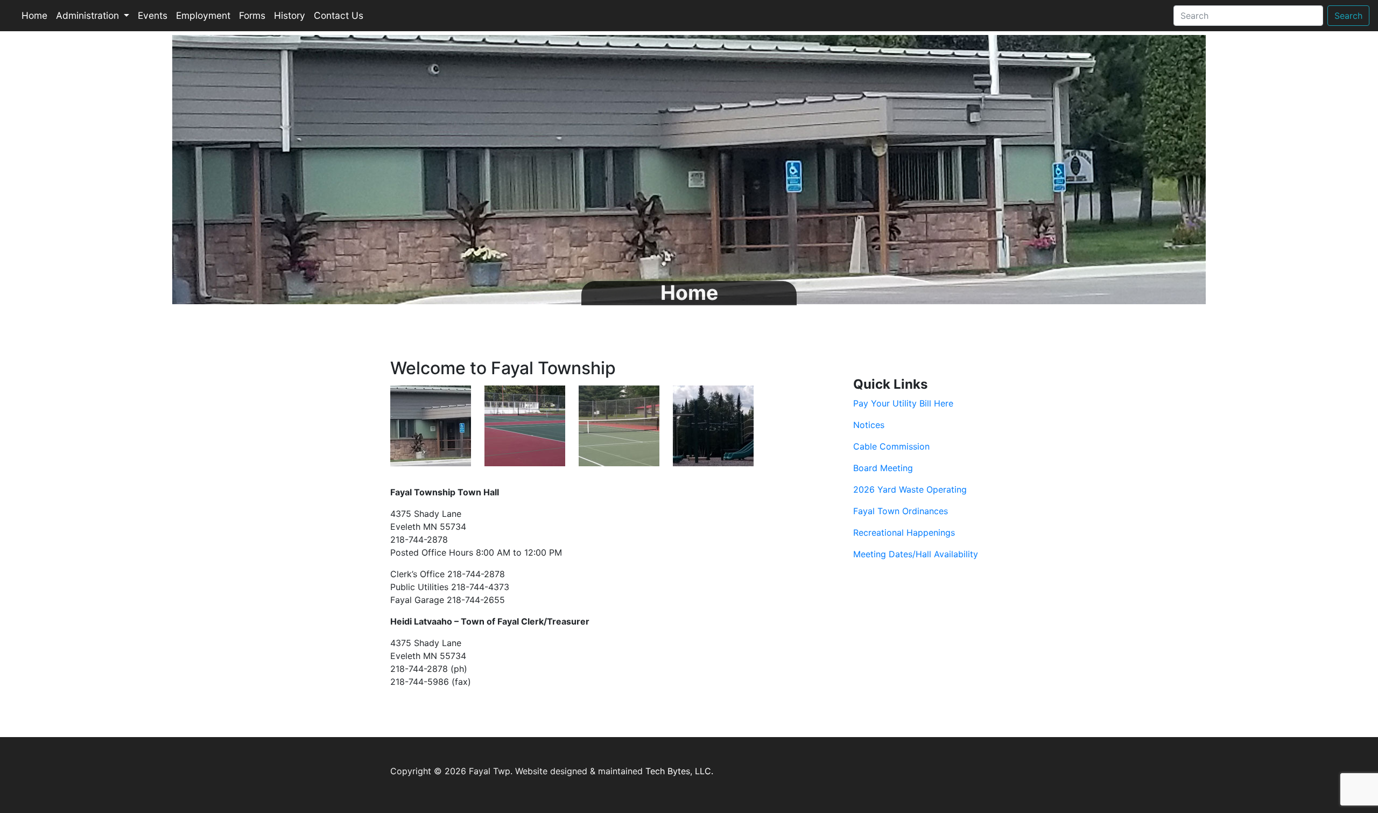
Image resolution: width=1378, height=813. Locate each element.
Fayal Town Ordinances (900, 511)
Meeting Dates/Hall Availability (915, 554)
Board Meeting (883, 467)
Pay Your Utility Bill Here (903, 403)
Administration (89, 15)
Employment (203, 15)
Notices (868, 424)
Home (34, 15)
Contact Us (338, 15)
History (289, 15)
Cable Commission (891, 446)
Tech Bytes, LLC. (679, 771)
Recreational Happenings (904, 532)
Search (1348, 15)
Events (152, 15)
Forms (252, 15)
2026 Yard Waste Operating (910, 489)
